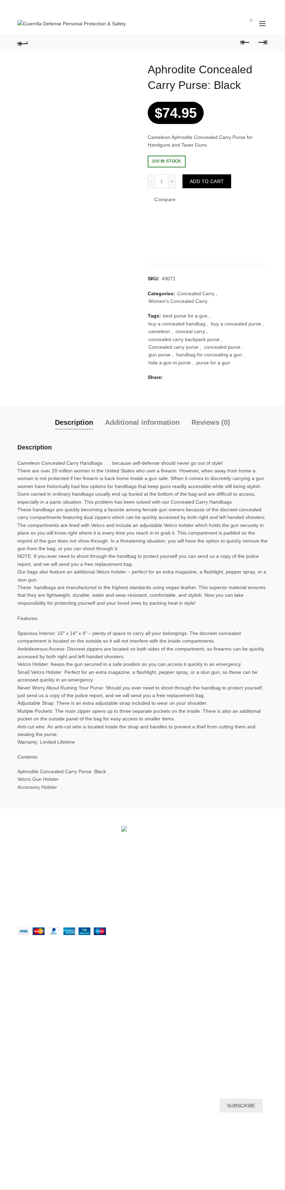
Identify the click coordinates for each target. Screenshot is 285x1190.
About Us (27, 972)
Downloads (160, 982)
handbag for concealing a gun (209, 354)
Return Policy (32, 1013)
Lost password (164, 1013)
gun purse (159, 354)
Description (74, 422)
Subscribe (241, 1105)
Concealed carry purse (173, 347)
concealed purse (222, 347)
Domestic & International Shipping (54, 992)
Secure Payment (35, 1023)
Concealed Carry (195, 293)
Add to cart (207, 181)
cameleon (159, 331)
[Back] (22, 43)
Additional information (142, 422)
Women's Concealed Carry (177, 301)
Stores (24, 1043)
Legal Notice (31, 1003)
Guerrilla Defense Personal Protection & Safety (130, 1179)
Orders (155, 972)
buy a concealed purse (236, 324)
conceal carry (190, 331)
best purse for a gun (185, 316)
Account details (164, 1003)
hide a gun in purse (169, 362)
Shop (23, 1033)
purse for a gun (213, 362)
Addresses (159, 992)
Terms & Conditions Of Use (47, 1053)
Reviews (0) (211, 422)
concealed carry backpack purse (184, 339)
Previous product (245, 43)
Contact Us (29, 982)
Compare (165, 199)
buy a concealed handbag (176, 324)
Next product (262, 43)
